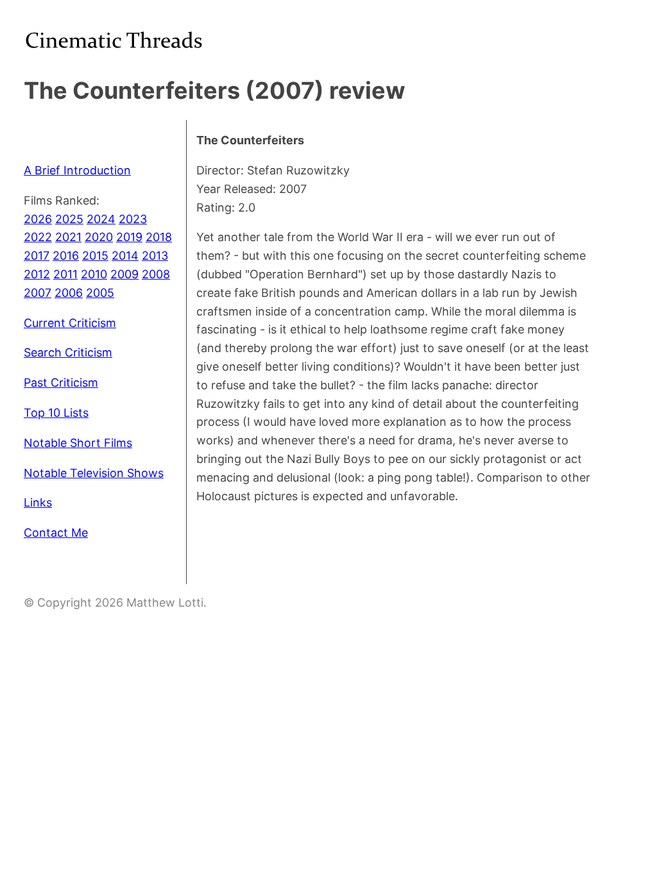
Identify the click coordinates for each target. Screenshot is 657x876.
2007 (37, 292)
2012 (37, 274)
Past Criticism (61, 382)
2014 (125, 255)
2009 (124, 274)
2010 (94, 274)
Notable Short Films (78, 443)
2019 (129, 237)
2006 (69, 292)
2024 (101, 219)
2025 (69, 219)
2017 (36, 255)
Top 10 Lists (56, 412)
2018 (159, 237)
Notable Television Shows (94, 473)
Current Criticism (70, 323)
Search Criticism (68, 352)
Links (38, 502)
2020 (99, 237)
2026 (38, 219)
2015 (95, 255)
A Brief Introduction (77, 170)
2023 (133, 219)
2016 (66, 255)
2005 (100, 292)
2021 (68, 237)
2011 (65, 274)
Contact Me (56, 532)
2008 (156, 274)
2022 (38, 237)
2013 (155, 255)
